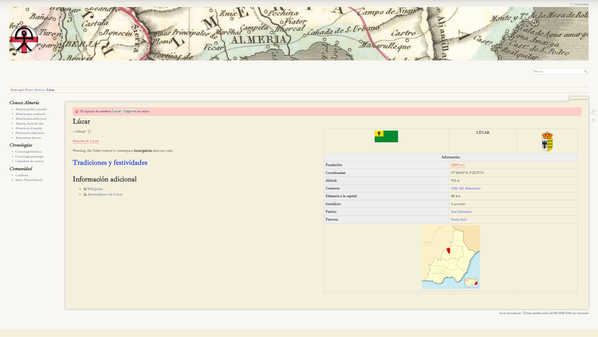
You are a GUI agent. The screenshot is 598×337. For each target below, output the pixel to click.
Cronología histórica (28, 152)
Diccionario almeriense (29, 133)
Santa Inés (458, 219)
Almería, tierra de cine (29, 123)
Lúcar (50, 90)
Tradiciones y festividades (110, 162)
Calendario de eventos (29, 161)
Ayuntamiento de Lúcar (104, 194)
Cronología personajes (29, 156)
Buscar (586, 71)
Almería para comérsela (30, 114)
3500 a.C (458, 165)
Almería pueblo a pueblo (31, 109)
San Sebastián (461, 211)
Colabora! (21, 175)
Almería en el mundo (28, 128)
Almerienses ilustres (28, 138)
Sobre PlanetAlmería (28, 180)
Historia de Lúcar (86, 141)
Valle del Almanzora (466, 188)
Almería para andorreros (31, 119)
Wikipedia (95, 189)
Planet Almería (34, 90)
